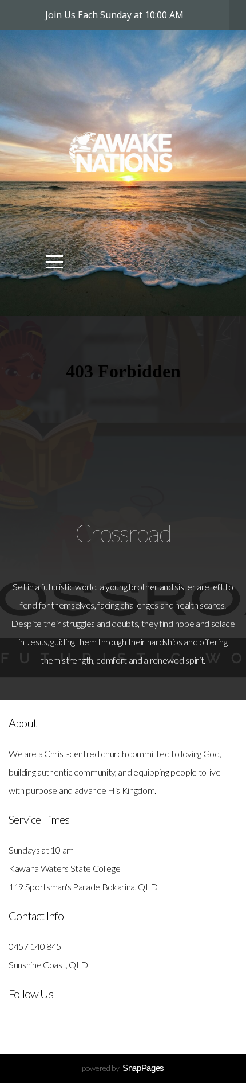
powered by (123, 1068)
